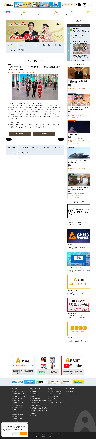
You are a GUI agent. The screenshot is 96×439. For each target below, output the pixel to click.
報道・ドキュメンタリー (72, 15)
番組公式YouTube (18, 405)
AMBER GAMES (18, 414)
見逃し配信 (58, 45)
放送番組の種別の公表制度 (39, 400)
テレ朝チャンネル (72, 393)
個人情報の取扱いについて (39, 405)
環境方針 (34, 413)
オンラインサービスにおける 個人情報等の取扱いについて (38, 408)
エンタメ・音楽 (56, 15)
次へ (61, 139)
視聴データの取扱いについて (39, 410)
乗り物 (71, 170)
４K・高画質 (72, 117)
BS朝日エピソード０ (19, 407)
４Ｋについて (53, 398)
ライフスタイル (73, 197)
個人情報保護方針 (36, 403)
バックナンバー (23, 45)
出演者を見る (44, 133)
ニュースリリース (36, 396)
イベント (16, 421)
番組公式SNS (17, 400)
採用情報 (34, 393)
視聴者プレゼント (18, 398)
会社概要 (34, 391)
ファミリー (79, 117)
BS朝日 (8, 4)
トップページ (12, 45)
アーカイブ (35, 45)
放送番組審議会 (36, 398)
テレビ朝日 (71, 391)
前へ (9, 139)
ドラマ (8, 15)
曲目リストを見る (20, 133)
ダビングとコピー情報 (56, 393)
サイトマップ (53, 400)
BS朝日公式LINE (18, 403)
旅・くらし (24, 15)
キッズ (71, 143)
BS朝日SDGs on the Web (21, 393)
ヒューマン (72, 90)
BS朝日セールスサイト (20, 418)
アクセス (34, 415)
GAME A (16, 416)
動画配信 (16, 409)
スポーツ (88, 15)
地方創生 (16, 412)
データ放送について (55, 396)
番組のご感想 (46, 45)
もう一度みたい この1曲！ (23, 50)
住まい (79, 197)
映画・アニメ (40, 15)
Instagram (12, 50)
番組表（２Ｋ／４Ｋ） (20, 391)
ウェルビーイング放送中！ (21, 396)
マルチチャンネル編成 (56, 391)
